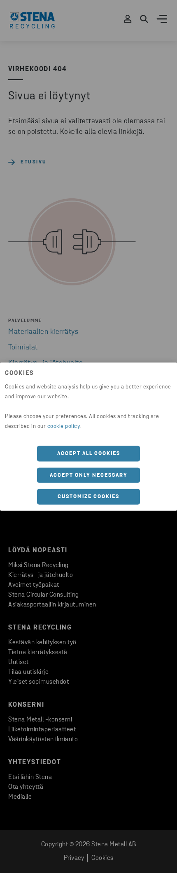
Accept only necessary (89, 475)
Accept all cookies (88, 453)
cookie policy (63, 426)
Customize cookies (88, 496)
